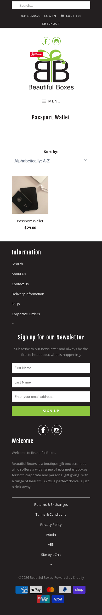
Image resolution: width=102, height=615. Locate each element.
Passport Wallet (51, 117)
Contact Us (20, 284)
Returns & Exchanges (51, 504)
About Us (19, 273)
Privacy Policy (51, 524)
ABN (51, 544)
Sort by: (51, 151)
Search (17, 263)
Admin (51, 534)
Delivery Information (28, 293)
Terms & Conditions (51, 514)
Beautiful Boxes (41, 577)
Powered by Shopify (69, 577)
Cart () (73, 16)
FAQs (16, 303)
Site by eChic (51, 554)
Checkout (51, 24)
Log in (50, 16)
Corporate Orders (26, 314)
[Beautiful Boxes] (51, 70)
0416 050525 (31, 16)
